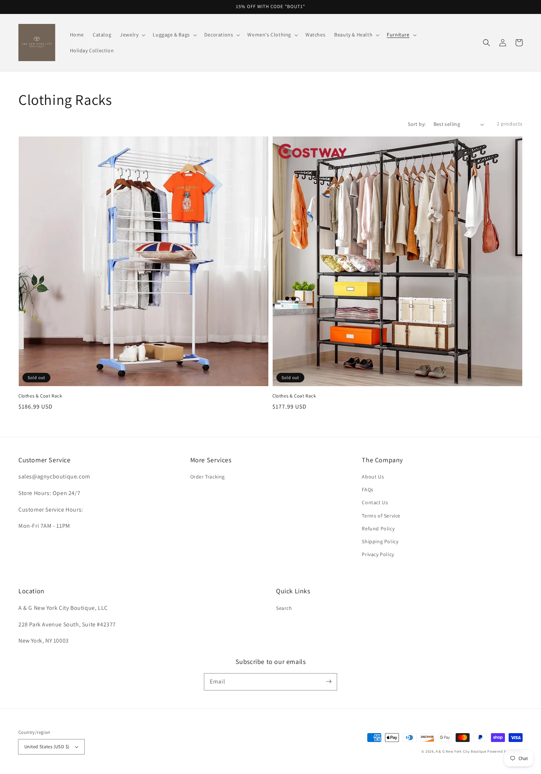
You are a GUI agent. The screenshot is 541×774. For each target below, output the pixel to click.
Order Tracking (207, 476)
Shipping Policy (380, 541)
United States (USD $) (46, 746)
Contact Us (375, 502)
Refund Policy (378, 528)
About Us (373, 476)
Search (284, 608)
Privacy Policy (378, 554)
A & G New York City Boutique (461, 751)
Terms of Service (381, 515)
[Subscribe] (329, 682)
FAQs (367, 489)
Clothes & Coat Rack (40, 396)
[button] (486, 43)
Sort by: (416, 124)
